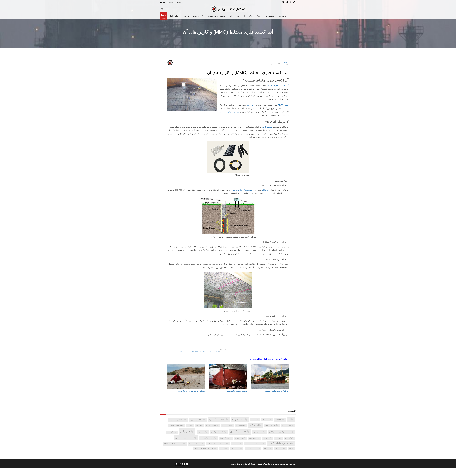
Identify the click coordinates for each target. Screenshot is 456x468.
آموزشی (265, 63)
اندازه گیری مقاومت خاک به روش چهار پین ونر (191, 391)
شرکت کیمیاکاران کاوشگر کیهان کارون (217, 443)
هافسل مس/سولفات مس (252, 448)
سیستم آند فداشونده (207, 438)
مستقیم (163, 16)
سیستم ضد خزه (236, 443)
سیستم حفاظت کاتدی (185, 351)
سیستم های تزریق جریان (230, 112)
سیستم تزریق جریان (197, 351)
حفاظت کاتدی (267, 127)
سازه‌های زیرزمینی (239, 438)
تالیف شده (260, 63)
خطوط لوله (201, 432)
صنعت (290, 448)
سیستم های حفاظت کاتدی (241, 190)
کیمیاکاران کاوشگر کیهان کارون (204, 448)
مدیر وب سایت (283, 62)
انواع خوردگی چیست (211, 425)
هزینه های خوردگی (235, 448)
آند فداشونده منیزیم (177, 419)
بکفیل (189, 425)
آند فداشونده (238, 419)
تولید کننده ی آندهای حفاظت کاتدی (280, 432)
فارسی (171, 2)
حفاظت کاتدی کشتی (217, 432)
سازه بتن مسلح (266, 438)
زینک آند (278, 438)
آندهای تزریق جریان (287, 425)
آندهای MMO (283, 105)
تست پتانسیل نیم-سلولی (175, 425)
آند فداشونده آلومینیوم (217, 419)
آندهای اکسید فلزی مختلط (278, 85)
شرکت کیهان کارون (195, 443)
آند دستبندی (254, 419)
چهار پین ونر (223, 448)
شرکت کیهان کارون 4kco (173, 443)
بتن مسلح (198, 425)
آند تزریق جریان (266, 419)
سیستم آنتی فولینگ (225, 438)
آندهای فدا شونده (271, 425)
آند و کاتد (254, 425)
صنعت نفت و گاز (279, 448)
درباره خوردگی (288, 438)
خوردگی (250, 105)
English (162, 2)
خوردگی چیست (171, 432)
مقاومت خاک (267, 448)
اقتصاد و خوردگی (240, 425)
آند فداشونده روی (196, 419)
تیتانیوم (217, 351)
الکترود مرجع (226, 425)
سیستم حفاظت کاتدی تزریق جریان (254, 443)
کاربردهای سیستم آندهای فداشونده (236, 391)
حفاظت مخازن (211, 351)
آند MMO (265, 190)
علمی (255, 63)
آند (225, 351)
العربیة (178, 2)
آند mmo (222, 351)
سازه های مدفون (253, 438)
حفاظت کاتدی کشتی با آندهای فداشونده (277, 391)
